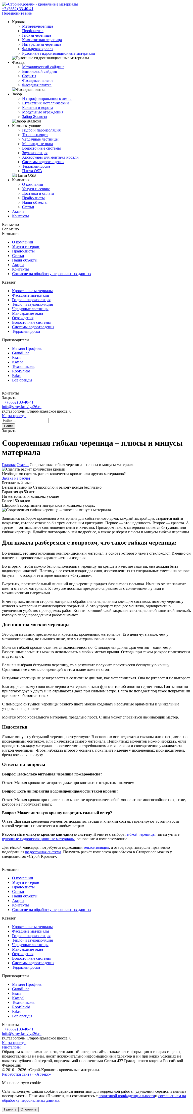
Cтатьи (18, 255)
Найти (8, 426)
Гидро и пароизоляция (41, 130)
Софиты (29, 76)
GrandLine (20, 353)
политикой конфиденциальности (127, 1096)
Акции (18, 265)
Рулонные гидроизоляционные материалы (58, 53)
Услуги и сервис (36, 189)
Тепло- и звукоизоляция (32, 304)
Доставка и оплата (38, 193)
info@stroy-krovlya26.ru (21, 407)
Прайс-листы (33, 198)
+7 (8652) (17, 9)
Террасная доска (36, 166)
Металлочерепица (37, 26)
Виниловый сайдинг (40, 71)
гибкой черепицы (140, 834)
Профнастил (32, 31)
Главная (9, 465)
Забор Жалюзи (34, 116)
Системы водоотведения (43, 162)
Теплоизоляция (35, 135)
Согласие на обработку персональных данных (51, 274)
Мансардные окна (37, 144)
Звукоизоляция (34, 153)
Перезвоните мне (17, 13)
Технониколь (23, 366)
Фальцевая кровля (37, 49)
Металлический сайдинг (43, 67)
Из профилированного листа (47, 98)
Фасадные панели (37, 80)
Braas (16, 357)
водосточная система (43, 852)
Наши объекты (34, 202)
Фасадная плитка (37, 85)
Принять (10, 1109)
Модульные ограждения (42, 112)
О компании (32, 184)
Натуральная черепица (41, 44)
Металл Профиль (26, 348)
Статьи (28, 207)
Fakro (16, 375)
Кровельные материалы (32, 291)
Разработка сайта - (26, 1074)
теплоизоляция (96, 847)
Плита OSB (32, 171)
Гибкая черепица (36, 35)
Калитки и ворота (37, 107)
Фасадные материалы (30, 295)
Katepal (18, 362)
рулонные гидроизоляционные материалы (38, 839)
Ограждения (22, 318)
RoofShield (21, 371)
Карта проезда (14, 416)
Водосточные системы (41, 148)
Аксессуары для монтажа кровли (50, 157)
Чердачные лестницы (40, 139)
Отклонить (29, 1109)
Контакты (20, 269)
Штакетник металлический (45, 103)
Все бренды (22, 380)
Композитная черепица (42, 40)
